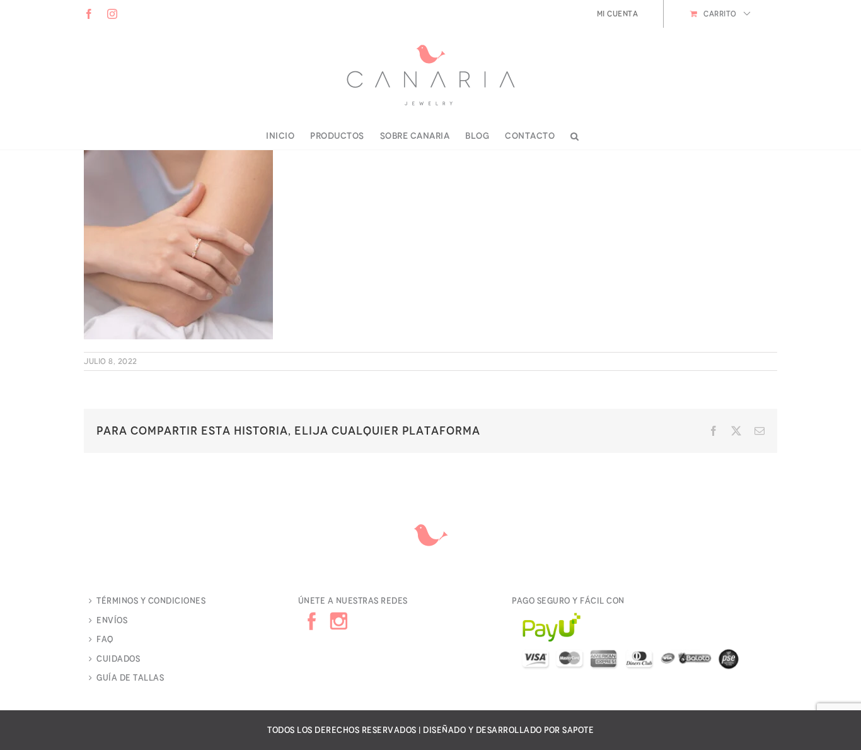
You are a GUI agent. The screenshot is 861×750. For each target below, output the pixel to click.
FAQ (104, 639)
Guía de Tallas (130, 678)
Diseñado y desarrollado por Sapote (508, 730)
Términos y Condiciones (150, 601)
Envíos (111, 620)
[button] (574, 136)
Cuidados (118, 659)
